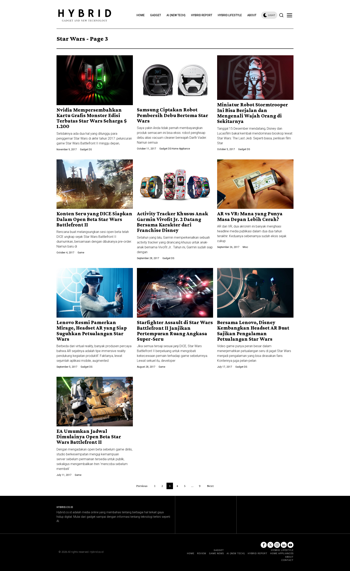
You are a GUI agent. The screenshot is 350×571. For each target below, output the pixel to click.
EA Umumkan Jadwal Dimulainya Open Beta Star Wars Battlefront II (89, 436)
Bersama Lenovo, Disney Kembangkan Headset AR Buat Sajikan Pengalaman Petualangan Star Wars (253, 331)
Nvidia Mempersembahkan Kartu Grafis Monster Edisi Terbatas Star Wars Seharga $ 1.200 (92, 118)
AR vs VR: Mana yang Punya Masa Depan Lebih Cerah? (250, 216)
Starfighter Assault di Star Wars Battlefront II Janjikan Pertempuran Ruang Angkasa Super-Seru (175, 331)
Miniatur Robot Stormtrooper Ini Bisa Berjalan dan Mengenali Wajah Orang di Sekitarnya (252, 113)
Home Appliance (181, 148)
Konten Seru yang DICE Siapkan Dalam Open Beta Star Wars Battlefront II (94, 219)
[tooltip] (264, 545)
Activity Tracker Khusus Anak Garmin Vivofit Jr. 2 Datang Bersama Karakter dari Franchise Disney (172, 222)
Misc (245, 247)
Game (81, 252)
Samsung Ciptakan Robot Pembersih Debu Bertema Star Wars (172, 115)
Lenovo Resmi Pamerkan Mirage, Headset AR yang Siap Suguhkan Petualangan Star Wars (92, 331)
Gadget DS (86, 149)
